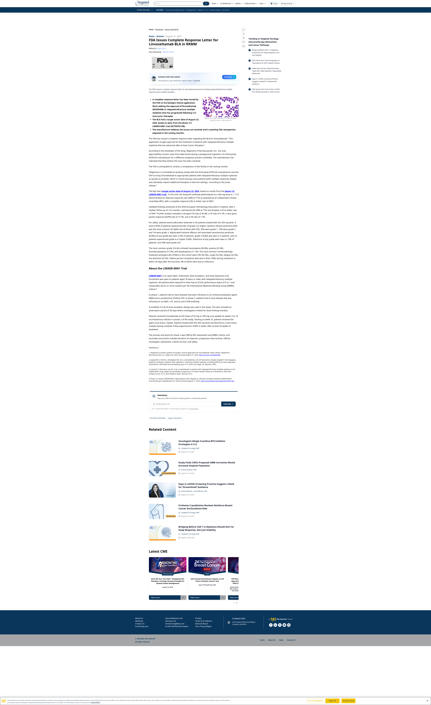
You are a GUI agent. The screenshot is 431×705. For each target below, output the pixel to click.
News (281, 640)
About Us (139, 618)
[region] (215, 701)
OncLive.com (170, 621)
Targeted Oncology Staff (190, 448)
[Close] (427, 700)
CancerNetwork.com (174, 618)
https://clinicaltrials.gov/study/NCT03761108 (217, 381)
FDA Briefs (159, 29)
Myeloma (201, 10)
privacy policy (194, 409)
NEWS (214, 3)
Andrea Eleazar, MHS (189, 470)
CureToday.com (141, 626)
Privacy (198, 618)
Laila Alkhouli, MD (200, 491)
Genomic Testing (215, 10)
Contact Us (139, 623)
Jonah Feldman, (187, 491)
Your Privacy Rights (203, 626)
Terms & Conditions (203, 621)
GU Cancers (226, 10)
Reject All (332, 701)
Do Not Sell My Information (176, 626)
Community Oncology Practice (174, 10)
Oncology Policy (191, 10)
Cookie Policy (95, 703)
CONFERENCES (225, 3)
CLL (207, 10)
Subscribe (227, 404)
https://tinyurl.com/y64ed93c (210, 355)
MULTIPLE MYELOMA (157, 418)
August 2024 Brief (174, 418)
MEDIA (237, 3)
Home (151, 29)
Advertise (139, 621)
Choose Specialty (143, 10)
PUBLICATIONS (250, 3)
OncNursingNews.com (174, 623)
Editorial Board (201, 623)
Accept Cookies (348, 701)
